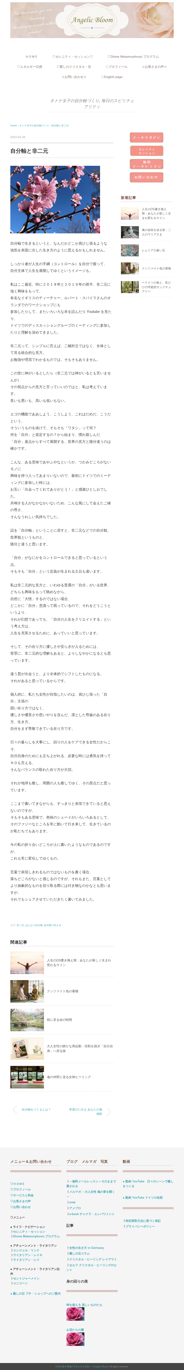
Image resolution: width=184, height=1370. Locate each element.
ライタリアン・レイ (26, 1259)
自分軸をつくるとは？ (36, 1109)
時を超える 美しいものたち (85, 1304)
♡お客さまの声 (20, 1201)
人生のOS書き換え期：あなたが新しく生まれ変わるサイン (156, 213)
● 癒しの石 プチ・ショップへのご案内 (35, 1293)
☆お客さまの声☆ (154, 66)
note (72, 1202)
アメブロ (75, 1208)
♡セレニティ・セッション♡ (72, 56)
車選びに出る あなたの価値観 (85, 1111)
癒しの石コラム (79, 1253)
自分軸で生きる (52, 925)
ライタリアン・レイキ (27, 1255)
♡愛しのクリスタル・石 (74, 66)
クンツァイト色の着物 (62, 991)
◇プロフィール (116, 66)
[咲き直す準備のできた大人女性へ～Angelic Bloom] (92, 5)
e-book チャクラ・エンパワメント (92, 1214)
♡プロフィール (20, 1189)
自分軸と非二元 (60, 125)
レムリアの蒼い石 (153, 250)
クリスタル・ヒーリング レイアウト (93, 1259)
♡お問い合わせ (20, 1207)
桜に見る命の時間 (59, 1020)
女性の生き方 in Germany (86, 1247)
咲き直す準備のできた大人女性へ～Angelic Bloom (83, 1366)
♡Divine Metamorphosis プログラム (133, 56)
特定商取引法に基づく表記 (143, 1220)
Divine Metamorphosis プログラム (36, 1236)
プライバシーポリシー (140, 1226)
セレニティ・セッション (29, 1231)
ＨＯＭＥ (31, 56)
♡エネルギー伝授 (29, 66)
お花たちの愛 (75, 1329)
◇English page (112, 77)
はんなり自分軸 (34, 925)
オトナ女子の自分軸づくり (74, 100)
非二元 (20, 925)
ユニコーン (20, 1283)
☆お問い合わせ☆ (74, 77)
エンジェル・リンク (26, 1250)
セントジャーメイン (26, 1278)
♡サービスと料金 (22, 1195)
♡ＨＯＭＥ (17, 1184)
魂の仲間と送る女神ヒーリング (69, 1077)
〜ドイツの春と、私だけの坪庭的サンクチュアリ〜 (156, 287)
